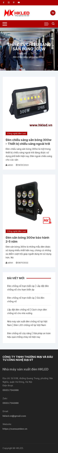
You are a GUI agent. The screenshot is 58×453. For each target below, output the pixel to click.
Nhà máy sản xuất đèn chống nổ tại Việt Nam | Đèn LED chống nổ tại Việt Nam (27, 323)
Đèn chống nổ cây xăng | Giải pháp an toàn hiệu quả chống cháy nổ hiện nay (29, 335)
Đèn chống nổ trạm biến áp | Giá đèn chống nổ (25, 299)
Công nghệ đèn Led (16, 133)
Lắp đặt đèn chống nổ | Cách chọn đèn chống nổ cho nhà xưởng (27, 311)
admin (10, 165)
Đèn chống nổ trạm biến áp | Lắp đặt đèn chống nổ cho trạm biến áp (28, 288)
